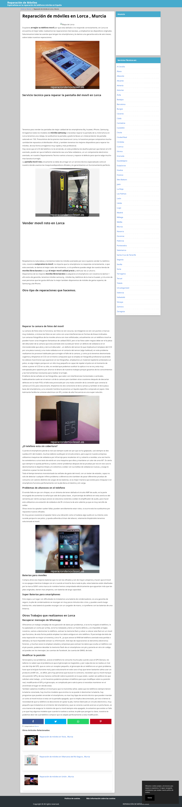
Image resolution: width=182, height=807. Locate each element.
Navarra (120, 231)
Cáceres (120, 113)
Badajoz (120, 99)
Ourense (120, 236)
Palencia (120, 241)
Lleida (119, 203)
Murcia (29, 9)
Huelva (120, 170)
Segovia (120, 259)
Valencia (120, 292)
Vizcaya (120, 302)
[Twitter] (56, 721)
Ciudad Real (122, 137)
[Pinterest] (101, 721)
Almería (120, 85)
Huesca (120, 175)
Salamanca (121, 250)
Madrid (120, 212)
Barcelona (121, 104)
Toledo (119, 283)
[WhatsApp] (78, 721)
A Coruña (121, 66)
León (119, 198)
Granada (120, 156)
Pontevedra (122, 245)
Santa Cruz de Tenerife (126, 255)
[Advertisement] (67, 113)
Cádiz (119, 118)
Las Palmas (121, 193)
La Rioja (120, 189)
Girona (120, 151)
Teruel (119, 278)
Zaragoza (121, 311)
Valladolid (121, 297)
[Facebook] (33, 721)
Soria (119, 269)
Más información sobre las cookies (100, 798)
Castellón (121, 128)
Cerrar (150, 798)
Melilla (119, 222)
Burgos (120, 109)
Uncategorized (123, 288)
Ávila (119, 95)
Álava (119, 71)
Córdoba (120, 142)
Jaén (119, 184)
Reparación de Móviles (22, 2)
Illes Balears (122, 179)
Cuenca (120, 146)
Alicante (120, 80)
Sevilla (119, 264)
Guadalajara (122, 161)
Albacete (120, 76)
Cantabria (121, 123)
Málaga (120, 217)
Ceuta (119, 132)
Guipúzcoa (121, 165)
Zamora (120, 306)
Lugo (119, 208)
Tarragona (121, 273)
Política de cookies (72, 798)
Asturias (120, 90)
